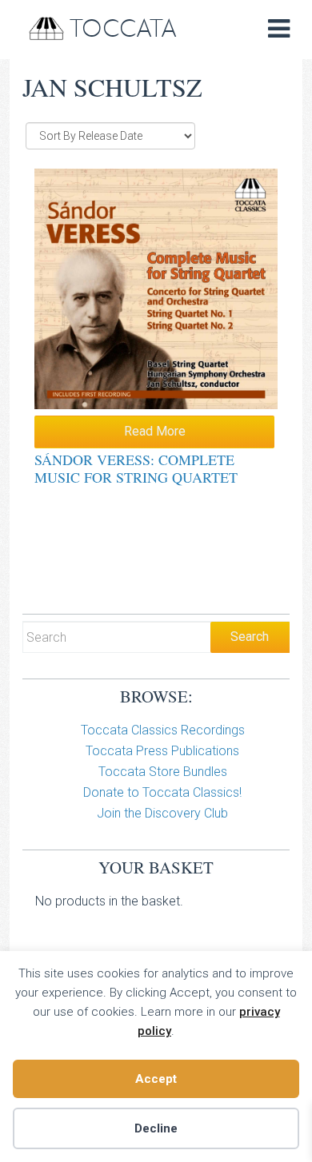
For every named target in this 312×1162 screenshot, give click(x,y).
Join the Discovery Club (162, 813)
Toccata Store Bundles (162, 771)
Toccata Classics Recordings (163, 730)
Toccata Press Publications (162, 750)
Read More (155, 431)
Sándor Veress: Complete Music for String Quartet (136, 468)
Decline (156, 1128)
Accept (156, 1079)
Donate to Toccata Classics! (162, 792)
